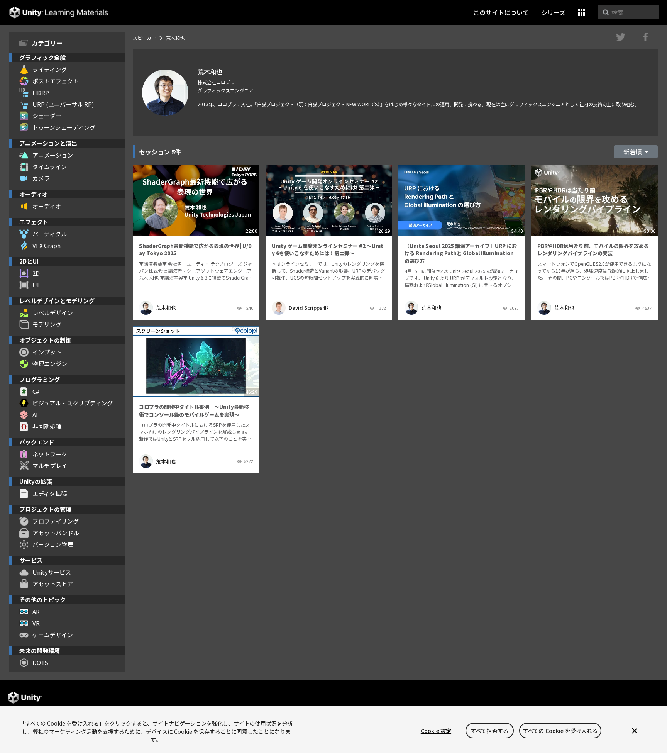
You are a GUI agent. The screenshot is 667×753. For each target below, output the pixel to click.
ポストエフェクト (55, 81)
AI (35, 414)
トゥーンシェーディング (63, 127)
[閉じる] (634, 730)
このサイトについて (501, 12)
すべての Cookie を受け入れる (560, 730)
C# (35, 391)
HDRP (40, 92)
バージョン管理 (52, 544)
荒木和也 (166, 307)
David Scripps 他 (308, 307)
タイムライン (49, 167)
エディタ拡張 (49, 493)
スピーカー (144, 37)
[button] (581, 12)
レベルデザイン (52, 313)
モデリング (46, 324)
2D (36, 273)
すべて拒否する (489, 730)
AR (36, 611)
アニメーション (52, 155)
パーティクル (49, 234)
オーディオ (46, 206)
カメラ (41, 178)
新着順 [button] (633, 151)
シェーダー (46, 116)
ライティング (49, 69)
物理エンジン (49, 364)
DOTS (40, 662)
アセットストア (52, 584)
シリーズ (553, 12)
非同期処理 (46, 426)
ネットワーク (49, 454)
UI (35, 285)
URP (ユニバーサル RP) (63, 104)
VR (36, 623)
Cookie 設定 (436, 730)
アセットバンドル (55, 533)
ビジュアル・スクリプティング (72, 403)
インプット (46, 352)
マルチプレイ (49, 465)
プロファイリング (55, 521)
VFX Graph (46, 245)
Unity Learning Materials (58, 13)
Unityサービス (51, 572)
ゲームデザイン (52, 635)
